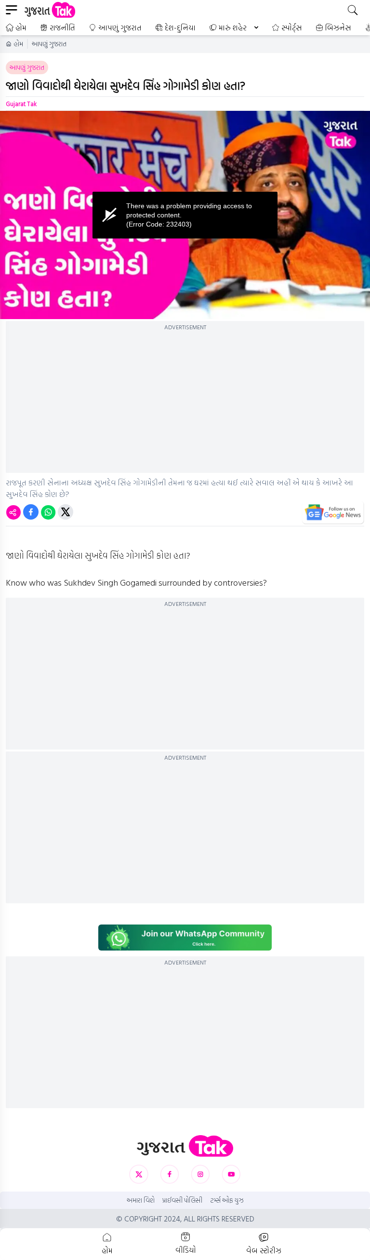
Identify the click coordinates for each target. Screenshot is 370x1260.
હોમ (20, 27)
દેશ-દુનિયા (180, 27)
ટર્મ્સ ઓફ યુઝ (227, 1200)
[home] (185, 1146)
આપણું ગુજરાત (120, 27)
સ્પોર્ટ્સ (291, 27)
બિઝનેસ (338, 27)
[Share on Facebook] (31, 512)
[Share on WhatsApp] (48, 512)
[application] (185, 215)
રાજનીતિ (62, 27)
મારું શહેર (233, 27)
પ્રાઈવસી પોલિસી (182, 1200)
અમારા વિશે (141, 1200)
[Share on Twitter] (65, 512)
